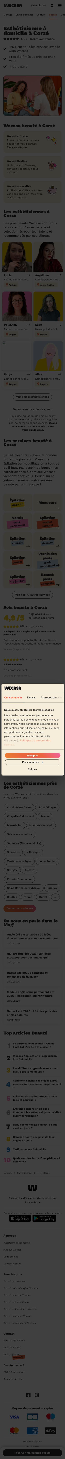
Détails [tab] (31, 697)
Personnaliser (30, 762)
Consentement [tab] (13, 697)
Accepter (32, 755)
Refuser (32, 769)
